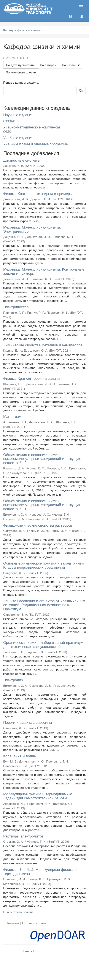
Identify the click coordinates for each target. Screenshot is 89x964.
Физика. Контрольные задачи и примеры (37, 193)
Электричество (16, 306)
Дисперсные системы (21, 160)
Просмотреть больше (18, 912)
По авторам (48, 65)
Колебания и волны (20, 755)
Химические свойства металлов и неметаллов (42, 344)
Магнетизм (12, 416)
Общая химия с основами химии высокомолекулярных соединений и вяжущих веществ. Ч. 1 (42, 504)
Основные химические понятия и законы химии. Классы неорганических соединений (44, 565)
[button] (70, 16)
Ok (81, 90)
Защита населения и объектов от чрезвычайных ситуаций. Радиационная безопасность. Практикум (44, 604)
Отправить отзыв (34, 923)
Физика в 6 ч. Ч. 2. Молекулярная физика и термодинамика (40, 871)
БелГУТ (28, 951)
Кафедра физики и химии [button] (22, 30)
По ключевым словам (21, 72)
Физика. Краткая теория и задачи (31, 378)
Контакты (12, 923)
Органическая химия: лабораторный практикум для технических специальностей (43, 644)
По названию (71, 65)
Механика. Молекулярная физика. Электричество (32, 229)
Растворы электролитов (23, 836)
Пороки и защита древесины (27, 722)
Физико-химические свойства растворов (37, 525)
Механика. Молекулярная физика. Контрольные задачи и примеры (43, 271)
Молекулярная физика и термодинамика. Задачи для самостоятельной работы (38, 795)
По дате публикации (20, 65)
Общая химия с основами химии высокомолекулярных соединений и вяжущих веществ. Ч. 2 (42, 458)
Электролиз (13, 679)
